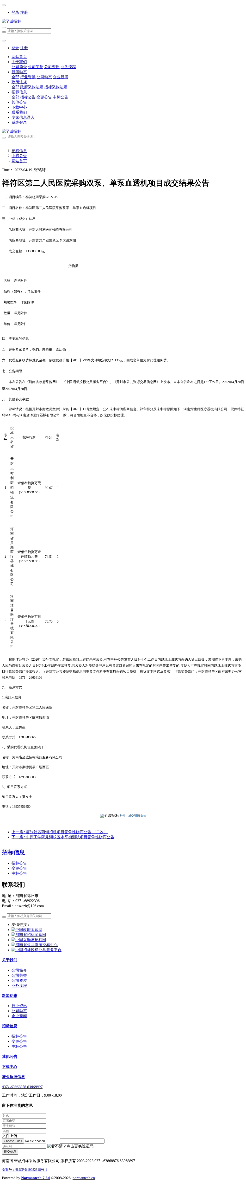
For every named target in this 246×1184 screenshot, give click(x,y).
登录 (15, 12)
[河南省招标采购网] (29, 935)
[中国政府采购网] (27, 930)
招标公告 (19, 863)
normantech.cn (84, 1178)
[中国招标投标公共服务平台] (37, 950)
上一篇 (60, 832)
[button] (70, 1146)
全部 (15, 77)
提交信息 (10, 1151)
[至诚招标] (123, 21)
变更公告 (19, 868)
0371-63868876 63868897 (22, 1087)
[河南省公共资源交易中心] (35, 945)
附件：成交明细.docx (133, 815)
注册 (24, 12)
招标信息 (19, 151)
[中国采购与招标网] (29, 940)
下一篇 (63, 837)
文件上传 (9, 1136)
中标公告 (19, 156)
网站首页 (19, 57)
